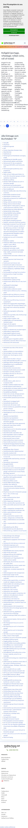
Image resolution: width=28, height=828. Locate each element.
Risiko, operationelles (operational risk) (14, 503)
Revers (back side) (9, 466)
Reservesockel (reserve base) (11, 438)
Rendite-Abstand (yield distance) (12, 386)
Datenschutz (4, 773)
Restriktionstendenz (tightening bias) (13, 451)
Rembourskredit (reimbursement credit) (14, 369)
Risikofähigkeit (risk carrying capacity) (14, 550)
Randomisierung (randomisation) (12, 185)
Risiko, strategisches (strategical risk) (13, 508)
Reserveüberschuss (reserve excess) (13, 440)
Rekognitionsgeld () (9, 366)
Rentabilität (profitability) (10, 392)
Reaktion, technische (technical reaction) (14, 222)
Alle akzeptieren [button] (14, 29)
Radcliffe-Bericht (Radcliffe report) (13, 159)
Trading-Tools (5, 759)
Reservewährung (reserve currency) (13, 442)
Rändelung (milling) (9, 179)
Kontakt (3, 814)
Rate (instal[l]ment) (9, 189)
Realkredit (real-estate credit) (11, 248)
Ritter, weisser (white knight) (11, 635)
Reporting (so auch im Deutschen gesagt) (15, 429)
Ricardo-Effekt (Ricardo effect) (12, 482)
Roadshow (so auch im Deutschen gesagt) (15, 637)
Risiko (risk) (7, 495)
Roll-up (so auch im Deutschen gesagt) (14, 672)
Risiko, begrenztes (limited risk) (12, 501)
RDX (5, 148)
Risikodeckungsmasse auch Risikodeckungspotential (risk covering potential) (14, 546)
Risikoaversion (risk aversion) (11, 537)
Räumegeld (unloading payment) (12, 220)
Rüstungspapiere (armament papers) (13, 720)
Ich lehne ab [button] (14, 32)
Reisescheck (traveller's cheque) (12, 358)
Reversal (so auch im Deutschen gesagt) (14, 467)
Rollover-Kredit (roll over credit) (12, 669)
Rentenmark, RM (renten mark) (12, 405)
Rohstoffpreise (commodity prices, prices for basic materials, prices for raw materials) (15, 654)
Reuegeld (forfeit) (8, 464)
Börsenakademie (5, 757)
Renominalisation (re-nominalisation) (13, 390)
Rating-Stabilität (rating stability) (12, 213)
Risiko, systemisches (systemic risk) (13, 515)
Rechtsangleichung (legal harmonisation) (14, 272)
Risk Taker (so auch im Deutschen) (13, 633)
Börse (2, 796)
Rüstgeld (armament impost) (11, 719)
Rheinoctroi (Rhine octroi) (10, 480)
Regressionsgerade (9, 146)
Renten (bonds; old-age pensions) (13, 395)
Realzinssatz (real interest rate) (12, 263)
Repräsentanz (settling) (10, 430)
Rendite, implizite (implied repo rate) (13, 384)
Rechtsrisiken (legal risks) (10, 277)
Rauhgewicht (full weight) (10, 218)
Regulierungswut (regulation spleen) (13, 338)
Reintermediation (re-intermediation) (13, 351)
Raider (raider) (7, 172)
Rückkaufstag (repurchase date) (12, 691)
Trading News (5, 791)
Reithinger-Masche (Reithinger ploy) (13, 362)
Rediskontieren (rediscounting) (12, 279)
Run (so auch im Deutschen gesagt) (13, 722)
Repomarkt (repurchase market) (12, 425)
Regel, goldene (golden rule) (11, 318)
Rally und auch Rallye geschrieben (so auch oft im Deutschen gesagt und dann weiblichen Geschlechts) (14, 176)
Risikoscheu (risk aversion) (11, 589)
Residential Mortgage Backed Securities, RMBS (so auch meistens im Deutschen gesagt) (14, 445)
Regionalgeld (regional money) (12, 333)
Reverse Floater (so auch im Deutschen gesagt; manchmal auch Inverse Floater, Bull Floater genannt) (14, 471)
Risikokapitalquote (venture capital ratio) (14, 565)
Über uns (3, 812)
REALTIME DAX (7, 152)
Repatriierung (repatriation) (11, 418)
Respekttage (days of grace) (11, 449)
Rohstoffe (6, 142)
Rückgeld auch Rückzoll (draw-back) (13, 683)
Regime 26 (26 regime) (10, 324)
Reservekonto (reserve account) (12, 436)
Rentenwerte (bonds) (9, 410)
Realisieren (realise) (9, 240)
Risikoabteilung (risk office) (11, 527)
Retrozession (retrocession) (11, 462)
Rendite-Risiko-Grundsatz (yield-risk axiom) (15, 388)
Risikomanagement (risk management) (14, 572)
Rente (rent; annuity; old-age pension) (14, 393)
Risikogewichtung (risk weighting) (13, 554)
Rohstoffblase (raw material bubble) (13, 645)
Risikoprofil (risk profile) (10, 587)
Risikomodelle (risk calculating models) (14, 583)
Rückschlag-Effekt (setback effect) (13, 696)
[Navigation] (25, 43)
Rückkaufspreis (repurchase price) (13, 689)
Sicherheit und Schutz (7, 777)
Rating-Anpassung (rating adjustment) (14, 209)
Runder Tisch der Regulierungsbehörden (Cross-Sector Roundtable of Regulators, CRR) (14, 726)
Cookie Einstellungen (7, 778)
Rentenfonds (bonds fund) (11, 403)
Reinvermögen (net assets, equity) (13, 353)
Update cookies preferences (7, 827)
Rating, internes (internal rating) (12, 203)
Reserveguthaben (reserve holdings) (13, 434)
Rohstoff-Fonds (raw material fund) (13, 646)
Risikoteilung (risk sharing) (11, 596)
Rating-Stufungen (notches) (11, 214)
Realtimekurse (7, 153)
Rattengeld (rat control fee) (11, 216)
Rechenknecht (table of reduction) (13, 264)
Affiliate (3, 761)
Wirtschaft (4, 795)
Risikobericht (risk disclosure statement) (14, 543)
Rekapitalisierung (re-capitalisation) (13, 364)
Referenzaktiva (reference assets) (12, 288)
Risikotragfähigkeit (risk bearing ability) (14, 600)
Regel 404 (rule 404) (9, 316)
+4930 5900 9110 (13, 750)
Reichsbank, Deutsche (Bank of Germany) (15, 340)
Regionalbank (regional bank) (11, 331)
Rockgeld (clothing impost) (11, 639)
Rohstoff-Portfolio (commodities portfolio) (15, 643)
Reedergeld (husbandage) (11, 285)
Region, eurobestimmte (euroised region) (15, 329)
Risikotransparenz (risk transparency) (13, 606)
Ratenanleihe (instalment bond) (12, 194)
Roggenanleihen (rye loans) (11, 641)
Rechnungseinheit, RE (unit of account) (14, 266)
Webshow (6, 780)
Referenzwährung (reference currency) (14, 294)
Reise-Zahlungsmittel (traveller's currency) (15, 360)
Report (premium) (8, 427)
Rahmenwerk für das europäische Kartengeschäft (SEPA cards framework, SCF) (14, 165)
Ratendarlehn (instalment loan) (12, 196)
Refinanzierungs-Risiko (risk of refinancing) (15, 314)
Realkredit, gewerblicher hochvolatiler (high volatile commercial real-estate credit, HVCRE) (14, 251)
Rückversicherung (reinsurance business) (15, 707)
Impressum (4, 816)
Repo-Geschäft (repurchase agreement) (14, 423)
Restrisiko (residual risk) (10, 453)
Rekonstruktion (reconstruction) (12, 368)
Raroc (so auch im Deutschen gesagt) (14, 187)
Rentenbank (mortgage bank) (12, 401)
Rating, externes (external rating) (12, 202)
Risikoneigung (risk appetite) (11, 585)
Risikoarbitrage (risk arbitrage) (12, 535)
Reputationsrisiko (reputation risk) (13, 432)
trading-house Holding (7, 818)
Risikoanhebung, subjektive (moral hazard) (15, 530)
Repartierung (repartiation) (11, 416)
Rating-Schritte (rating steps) (11, 211)
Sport (2, 798)
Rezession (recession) (9, 479)
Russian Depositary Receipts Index (13, 150)
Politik (3, 793)
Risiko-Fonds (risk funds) (10, 552)
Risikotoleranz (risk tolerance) (11, 598)
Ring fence (6, 144)
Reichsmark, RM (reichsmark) (11, 342)
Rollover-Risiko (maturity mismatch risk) (14, 670)
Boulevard (4, 800)
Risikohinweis (5, 771)
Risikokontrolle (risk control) (11, 567)
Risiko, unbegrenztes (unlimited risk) (13, 517)
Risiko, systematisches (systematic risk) (14, 510)
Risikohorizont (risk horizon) (11, 556)
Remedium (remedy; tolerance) (12, 371)
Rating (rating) (7, 200)
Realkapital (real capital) (10, 246)
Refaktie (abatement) (9, 287)
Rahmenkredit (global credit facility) (13, 161)
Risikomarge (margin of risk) (11, 574)
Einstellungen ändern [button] (14, 35)
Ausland (3, 802)
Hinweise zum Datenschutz (8, 775)
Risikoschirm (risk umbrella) (11, 591)
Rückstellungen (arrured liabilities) (13, 698)
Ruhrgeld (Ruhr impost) (10, 717)
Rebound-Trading (8, 737)
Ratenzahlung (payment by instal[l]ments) (15, 198)
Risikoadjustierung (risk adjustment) (13, 528)
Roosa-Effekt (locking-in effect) (12, 674)
